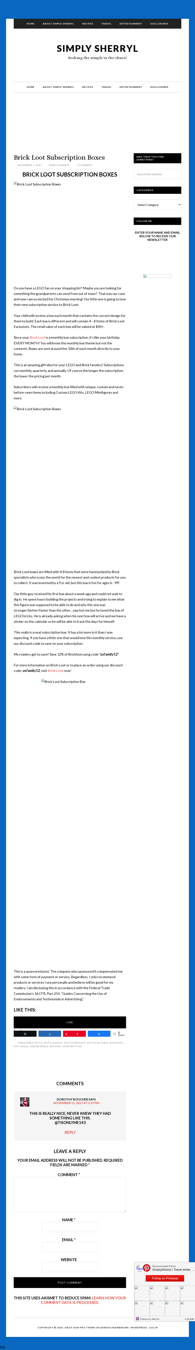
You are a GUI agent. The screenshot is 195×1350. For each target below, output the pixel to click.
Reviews (55, 1046)
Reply (70, 1132)
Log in (153, 1327)
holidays (116, 1042)
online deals (39, 1046)
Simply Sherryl (97, 48)
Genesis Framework (114, 1327)
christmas (25, 1042)
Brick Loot (37, 337)
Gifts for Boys (74, 1042)
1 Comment (85, 165)
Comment (69, 1174)
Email (69, 1239)
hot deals (21, 1046)
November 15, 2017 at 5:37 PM (76, 1103)
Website (69, 1259)
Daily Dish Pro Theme (80, 1327)
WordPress (139, 1327)
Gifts (38, 1042)
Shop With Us (72, 1046)
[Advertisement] (97, 126)
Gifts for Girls (97, 1042)
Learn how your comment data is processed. (83, 1300)
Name (68, 1219)
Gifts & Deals (53, 1042)
